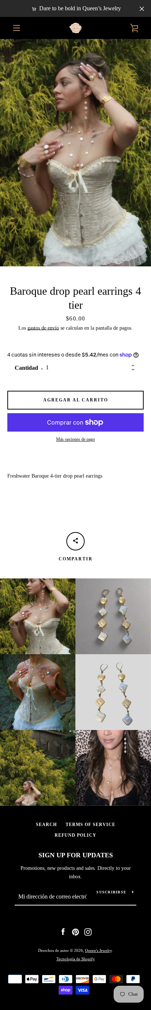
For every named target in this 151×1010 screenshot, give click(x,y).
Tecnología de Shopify (75, 959)
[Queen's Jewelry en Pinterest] (75, 931)
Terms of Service (90, 824)
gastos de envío (43, 328)
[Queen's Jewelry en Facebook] (63, 931)
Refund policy (75, 835)
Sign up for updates (75, 855)
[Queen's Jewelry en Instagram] (88, 931)
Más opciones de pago (75, 439)
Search (46, 824)
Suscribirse (111, 892)
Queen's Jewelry (98, 950)
